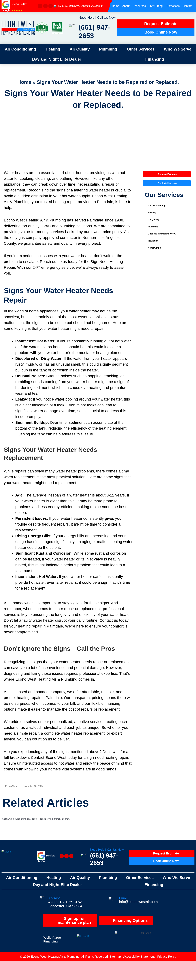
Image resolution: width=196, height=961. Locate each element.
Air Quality (80, 49)
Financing (154, 59)
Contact (187, 5)
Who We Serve (177, 49)
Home (115, 5)
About (126, 5)
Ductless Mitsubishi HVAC (162, 233)
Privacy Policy (166, 956)
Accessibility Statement (139, 956)
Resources (139, 5)
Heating (53, 49)
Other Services (140, 49)
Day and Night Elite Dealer (56, 59)
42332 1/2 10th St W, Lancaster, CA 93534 (80, 6)
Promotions (173, 5)
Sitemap (115, 956)
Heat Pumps (154, 247)
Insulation (153, 240)
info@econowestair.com (138, 902)
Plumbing (108, 49)
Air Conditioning (20, 49)
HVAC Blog (156, 5)
